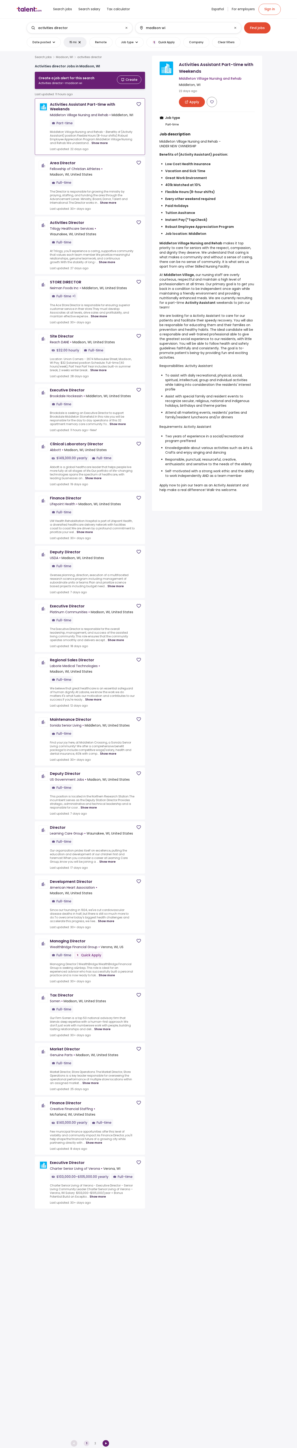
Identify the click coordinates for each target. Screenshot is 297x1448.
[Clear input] (126, 27)
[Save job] (138, 104)
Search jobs (43, 57)
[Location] (184, 27)
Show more (99, 143)
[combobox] (79, 27)
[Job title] (76, 27)
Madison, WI (64, 57)
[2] (106, 1443)
